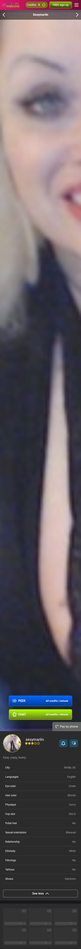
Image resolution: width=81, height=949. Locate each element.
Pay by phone (69, 726)
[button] (63, 743)
